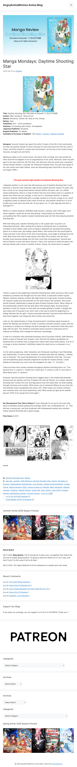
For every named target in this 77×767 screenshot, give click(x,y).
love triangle (38, 484)
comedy (16, 481)
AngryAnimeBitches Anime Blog (23, 5)
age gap (9, 481)
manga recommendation (53, 484)
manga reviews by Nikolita (38, 487)
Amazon (46, 134)
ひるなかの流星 (47, 493)
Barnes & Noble (57, 134)
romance (14, 490)
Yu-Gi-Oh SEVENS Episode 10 (18, 496)
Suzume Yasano (33, 493)
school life (36, 490)
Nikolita (66, 487)
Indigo (38, 134)
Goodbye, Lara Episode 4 (19, 596)
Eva (4, 582)
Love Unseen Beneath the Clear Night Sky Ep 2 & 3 (29, 589)
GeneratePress (57, 764)
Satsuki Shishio (25, 490)
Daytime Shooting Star (15, 478)
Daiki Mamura (26, 481)
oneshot (6, 490)
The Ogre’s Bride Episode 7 (20, 582)
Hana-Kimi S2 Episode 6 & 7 (20, 585)
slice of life (56, 490)
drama (54, 481)
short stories (46, 490)
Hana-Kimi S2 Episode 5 (19, 592)
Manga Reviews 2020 (18, 487)
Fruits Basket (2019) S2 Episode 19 (20, 500)
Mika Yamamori (56, 487)
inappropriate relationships (21, 484)
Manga (27, 478)
